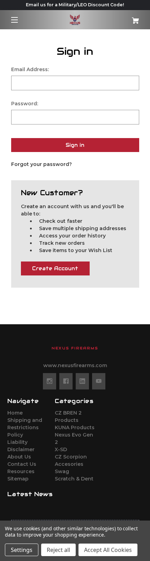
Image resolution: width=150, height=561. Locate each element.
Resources (21, 471)
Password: (24, 103)
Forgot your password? (41, 164)
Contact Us (21, 464)
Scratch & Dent (74, 479)
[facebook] (66, 381)
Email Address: (30, 69)
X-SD (61, 449)
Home (15, 413)
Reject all (58, 550)
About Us (19, 457)
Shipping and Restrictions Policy (24, 427)
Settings (21, 550)
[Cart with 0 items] (131, 18)
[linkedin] (82, 381)
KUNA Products (75, 427)
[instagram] (49, 381)
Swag (62, 471)
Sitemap (18, 479)
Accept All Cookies (108, 550)
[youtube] (99, 381)
